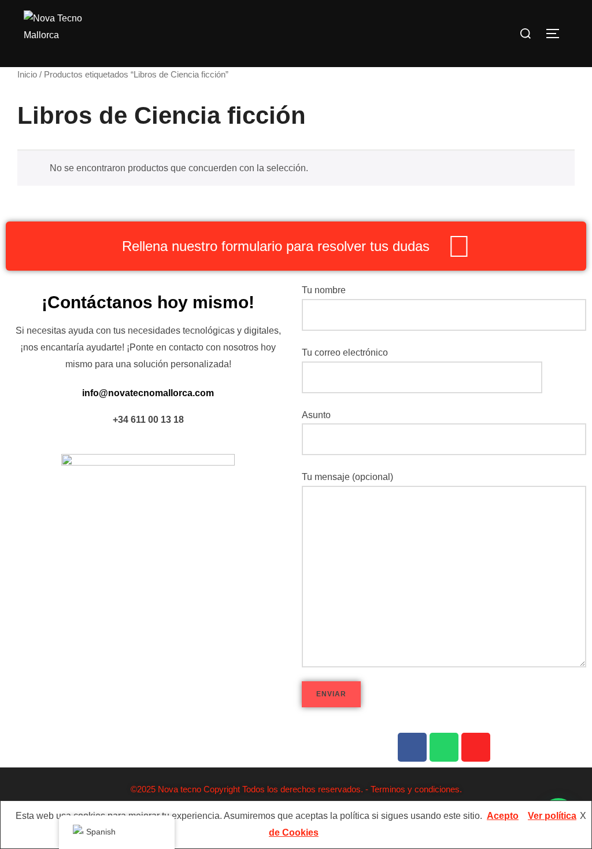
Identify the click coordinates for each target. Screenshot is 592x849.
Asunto (316, 415)
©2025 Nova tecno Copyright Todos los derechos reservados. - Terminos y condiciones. (296, 789)
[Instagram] (475, 747)
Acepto (503, 816)
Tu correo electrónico (345, 352)
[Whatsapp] (444, 747)
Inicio (27, 74)
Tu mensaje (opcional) (347, 477)
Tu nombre (324, 290)
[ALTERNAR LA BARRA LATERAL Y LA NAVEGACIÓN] (556, 33)
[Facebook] (412, 747)
